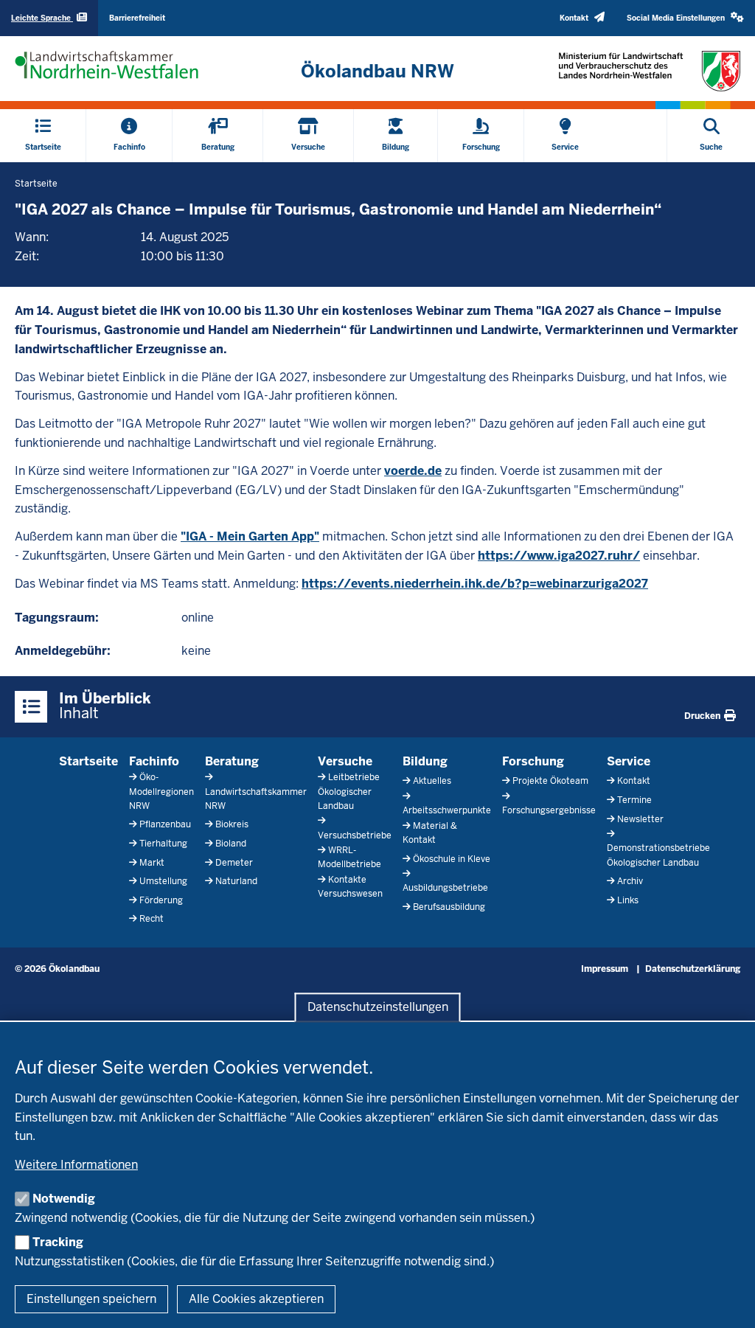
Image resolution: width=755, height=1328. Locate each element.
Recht (151, 919)
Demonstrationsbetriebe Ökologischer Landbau (658, 855)
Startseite (88, 761)
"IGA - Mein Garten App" (250, 536)
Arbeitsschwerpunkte (447, 810)
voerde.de (413, 471)
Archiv (630, 881)
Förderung (161, 900)
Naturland (236, 881)
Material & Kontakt (430, 833)
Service (628, 761)
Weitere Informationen (76, 1164)
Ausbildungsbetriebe (445, 888)
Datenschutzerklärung (692, 969)
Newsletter (640, 819)
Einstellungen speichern (91, 1299)
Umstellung (163, 881)
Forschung (533, 761)
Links (628, 900)
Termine (634, 800)
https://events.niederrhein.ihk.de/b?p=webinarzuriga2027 (475, 583)
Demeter (234, 863)
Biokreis (231, 824)
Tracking (57, 1242)
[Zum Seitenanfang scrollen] (725, 1300)
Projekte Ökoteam (550, 781)
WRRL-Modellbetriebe (349, 857)
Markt (151, 863)
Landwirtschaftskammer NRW (256, 799)
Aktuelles (432, 781)
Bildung (425, 761)
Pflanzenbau (165, 824)
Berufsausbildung (449, 907)
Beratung (232, 761)
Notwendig (63, 1198)
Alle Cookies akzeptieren (256, 1299)
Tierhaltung (163, 843)
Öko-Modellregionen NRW (161, 791)
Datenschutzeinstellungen (377, 1007)
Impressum (604, 969)
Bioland (230, 843)
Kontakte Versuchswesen (350, 887)
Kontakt (633, 781)
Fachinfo (154, 761)
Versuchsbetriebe (355, 835)
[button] (685, 18)
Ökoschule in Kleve (451, 859)
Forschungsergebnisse (549, 810)
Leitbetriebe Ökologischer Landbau (349, 791)
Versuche (345, 761)
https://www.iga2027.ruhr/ (559, 555)
